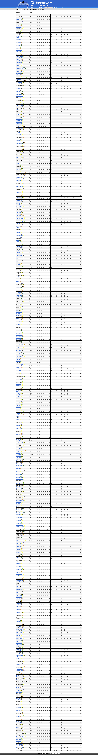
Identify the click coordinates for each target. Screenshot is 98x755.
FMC (54, 14)
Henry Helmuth (19, 295)
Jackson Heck (18, 313)
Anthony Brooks (19, 82)
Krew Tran (18, 427)
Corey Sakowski (19, 197)
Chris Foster (18, 169)
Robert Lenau (18, 598)
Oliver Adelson (18, 552)
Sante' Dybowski (19, 632)
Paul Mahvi (18, 563)
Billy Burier (18, 114)
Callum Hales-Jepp (19, 142)
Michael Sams (18, 499)
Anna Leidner (18, 79)
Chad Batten (18, 158)
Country (32, 14)
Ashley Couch (18, 91)
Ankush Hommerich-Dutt (20, 77)
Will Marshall (18, 722)
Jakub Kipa (18, 328)
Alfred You (18, 53)
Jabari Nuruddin (19, 309)
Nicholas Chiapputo (19, 525)
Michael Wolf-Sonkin (20, 500)
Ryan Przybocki (19, 613)
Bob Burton (18, 117)
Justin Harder (18, 402)
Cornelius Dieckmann (20, 198)
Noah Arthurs (18, 546)
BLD (52, 14)
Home (17, 7)
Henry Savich (18, 296)
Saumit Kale (18, 633)
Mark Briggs (18, 466)
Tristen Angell (18, 696)
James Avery (18, 330)
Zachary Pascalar (19, 747)
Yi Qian (17, 734)
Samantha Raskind (19, 629)
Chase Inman (18, 161)
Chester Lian (18, 163)
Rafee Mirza (18, 571)
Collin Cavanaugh (19, 187)
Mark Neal (18, 468)
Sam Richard (18, 621)
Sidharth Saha (18, 650)
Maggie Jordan (19, 460)
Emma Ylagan (18, 261)
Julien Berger (18, 396)
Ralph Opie (18, 572)
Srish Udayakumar (19, 656)
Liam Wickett (18, 446)
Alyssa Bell (18, 54)
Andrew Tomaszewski (20, 68)
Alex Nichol (18, 45)
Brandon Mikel (18, 125)
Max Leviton (18, 486)
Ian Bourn (18, 302)
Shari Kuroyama (19, 644)
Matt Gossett (18, 474)
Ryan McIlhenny (19, 612)
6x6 (45, 14)
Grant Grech (18, 292)
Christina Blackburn (19, 175)
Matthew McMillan (19, 483)
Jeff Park (17, 348)
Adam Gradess (19, 21)
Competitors (49, 7)
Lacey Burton (18, 434)
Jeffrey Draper (18, 350)
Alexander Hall (18, 51)
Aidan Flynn (18, 30)
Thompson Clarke (19, 682)
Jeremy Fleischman (19, 356)
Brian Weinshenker (19, 132)
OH (49, 14)
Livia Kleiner (18, 448)
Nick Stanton (18, 538)
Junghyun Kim (18, 397)
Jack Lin (17, 310)
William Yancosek (19, 731)
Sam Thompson (19, 626)
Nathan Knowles (19, 517)
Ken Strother (18, 410)
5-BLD (74, 14)
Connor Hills (18, 195)
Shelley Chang (18, 646)
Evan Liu (17, 279)
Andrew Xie (18, 70)
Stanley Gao (18, 658)
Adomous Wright (19, 27)
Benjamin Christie (19, 105)
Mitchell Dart (18, 505)
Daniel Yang (18, 223)
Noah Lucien (18, 551)
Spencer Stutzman (19, 655)
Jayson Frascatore (19, 345)
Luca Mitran (18, 451)
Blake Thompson (19, 116)
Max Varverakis (19, 488)
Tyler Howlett (18, 699)
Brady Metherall (19, 122)
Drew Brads (18, 250)
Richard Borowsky (19, 581)
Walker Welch (18, 710)
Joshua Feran (18, 390)
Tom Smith (18, 690)
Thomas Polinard (19, 676)
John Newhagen (19, 371)
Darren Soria (18, 226)
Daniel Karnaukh (19, 215)
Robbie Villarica (19, 590)
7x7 (47, 14)
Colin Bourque (18, 184)
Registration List (19, 9)
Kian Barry (18, 419)
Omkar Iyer (18, 554)
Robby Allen (18, 592)
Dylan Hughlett (19, 252)
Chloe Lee (18, 165)
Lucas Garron (18, 454)
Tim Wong (18, 687)
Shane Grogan (18, 641)
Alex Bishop (18, 40)
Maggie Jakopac (19, 459)
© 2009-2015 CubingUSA (56, 753)
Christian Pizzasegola (20, 172)
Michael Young (19, 502)
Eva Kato (17, 278)
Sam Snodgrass (19, 624)
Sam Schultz (18, 623)
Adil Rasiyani (18, 25)
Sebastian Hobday (19, 638)
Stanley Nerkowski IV (20, 659)
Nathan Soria (18, 522)
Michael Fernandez (19, 495)
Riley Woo (18, 586)
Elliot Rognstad (19, 259)
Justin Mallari (18, 404)
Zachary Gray (18, 745)
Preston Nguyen (19, 569)
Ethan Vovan (18, 276)
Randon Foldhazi (19, 574)
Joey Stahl (18, 368)
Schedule (27, 7)
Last (24, 14)
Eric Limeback (18, 267)
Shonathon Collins (19, 649)
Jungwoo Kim (18, 399)
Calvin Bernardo (19, 143)
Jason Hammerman (19, 344)
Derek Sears (18, 241)
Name (20, 14)
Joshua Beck (18, 388)
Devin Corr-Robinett (19, 246)
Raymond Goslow (19, 577)
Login (50, 753)
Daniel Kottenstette (19, 217)
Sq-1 (59, 14)
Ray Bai (17, 575)
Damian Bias (18, 203)
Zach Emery (18, 738)
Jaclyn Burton (18, 316)
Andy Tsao (18, 74)
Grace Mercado (19, 290)
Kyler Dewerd (18, 433)
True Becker (18, 698)
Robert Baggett (19, 595)
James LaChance (19, 336)
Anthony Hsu (18, 83)
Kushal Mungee (19, 428)
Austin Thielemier (19, 96)
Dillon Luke (18, 247)
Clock (67, 14)
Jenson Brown (18, 355)
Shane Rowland (19, 643)
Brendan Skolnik (19, 128)
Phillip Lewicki (18, 568)
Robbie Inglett (18, 587)
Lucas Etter (18, 453)
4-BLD (70, 14)
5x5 (43, 14)
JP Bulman (18, 391)
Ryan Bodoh (18, 603)
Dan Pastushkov (19, 206)
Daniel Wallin (18, 220)
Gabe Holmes (18, 282)
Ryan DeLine (18, 604)
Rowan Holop (18, 600)
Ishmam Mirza (18, 305)
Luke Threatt (18, 457)
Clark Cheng (18, 180)
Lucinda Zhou (18, 456)
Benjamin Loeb (19, 106)
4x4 (41, 14)
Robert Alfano (18, 594)
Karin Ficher (18, 405)
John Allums (18, 370)
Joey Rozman (18, 367)
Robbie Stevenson (19, 589)
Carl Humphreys (19, 149)
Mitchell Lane (18, 509)
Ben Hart (17, 99)
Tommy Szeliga (19, 692)
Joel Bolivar (18, 365)
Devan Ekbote (18, 244)
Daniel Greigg (18, 212)
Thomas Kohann (19, 675)
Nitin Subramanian (19, 545)
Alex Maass (18, 43)
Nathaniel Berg (19, 523)
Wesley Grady (18, 711)
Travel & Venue (34, 7)
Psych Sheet (26, 9)
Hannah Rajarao (19, 293)
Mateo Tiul (18, 471)
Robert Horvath (19, 597)
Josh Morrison (18, 385)
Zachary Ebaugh (19, 744)
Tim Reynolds (18, 685)
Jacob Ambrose (19, 318)
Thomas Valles (19, 679)
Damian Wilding (19, 204)
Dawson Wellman (19, 235)
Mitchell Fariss (19, 506)
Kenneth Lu (18, 413)
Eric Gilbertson (19, 266)
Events (21, 7)
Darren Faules (18, 224)
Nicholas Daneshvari (20, 526)
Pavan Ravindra (19, 564)
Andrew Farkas (19, 59)
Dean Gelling (18, 237)
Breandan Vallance (19, 126)
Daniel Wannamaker (20, 221)
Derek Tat (18, 243)
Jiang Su (17, 358)
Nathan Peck (18, 518)
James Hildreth (19, 335)
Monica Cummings (19, 512)
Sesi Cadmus (18, 639)
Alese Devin (18, 39)
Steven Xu (18, 664)
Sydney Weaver (19, 669)
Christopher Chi (19, 177)
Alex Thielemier (19, 50)
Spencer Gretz (18, 653)
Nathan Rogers (19, 520)
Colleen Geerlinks (19, 186)
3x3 (39, 14)
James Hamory (19, 333)
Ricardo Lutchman (19, 580)
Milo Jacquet (18, 503)
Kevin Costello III (19, 414)
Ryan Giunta (18, 606)
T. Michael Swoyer (19, 670)
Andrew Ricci (18, 65)
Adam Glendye (19, 19)
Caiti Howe (18, 139)
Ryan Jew (18, 609)
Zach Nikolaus (18, 741)
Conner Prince (18, 192)
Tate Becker (18, 673)
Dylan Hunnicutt (19, 253)
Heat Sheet (55, 7)
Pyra (62, 14)
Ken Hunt (17, 408)
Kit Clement (18, 423)
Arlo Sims (18, 86)
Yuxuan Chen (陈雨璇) (20, 736)
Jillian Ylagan (18, 359)
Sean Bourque (18, 636)
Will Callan (18, 716)
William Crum (18, 727)
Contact (61, 7)
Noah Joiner (18, 549)
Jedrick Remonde (19, 347)
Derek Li (17, 240)
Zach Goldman (19, 739)
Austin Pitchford (19, 94)
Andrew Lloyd (18, 63)
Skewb (80, 14)
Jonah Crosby (18, 377)
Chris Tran (18, 171)
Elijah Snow (18, 258)
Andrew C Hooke (19, 71)
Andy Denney (18, 73)
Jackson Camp (19, 312)
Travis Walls (18, 695)
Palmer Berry (18, 557)
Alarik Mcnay (18, 37)
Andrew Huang (18, 60)
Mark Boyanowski (19, 465)
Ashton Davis (18, 93)
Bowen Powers (19, 119)
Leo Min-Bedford (19, 440)
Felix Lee (17, 281)
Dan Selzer (18, 207)
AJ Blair (17, 34)
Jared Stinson (18, 339)
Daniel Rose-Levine (19, 218)
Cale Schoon (18, 140)
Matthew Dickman (19, 479)
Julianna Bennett (19, 394)
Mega (64, 14)
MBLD (77, 14)
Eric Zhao (18, 270)
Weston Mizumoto (19, 715)
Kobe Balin (18, 425)
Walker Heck (18, 708)
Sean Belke (18, 635)
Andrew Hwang (19, 62)
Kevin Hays (18, 416)
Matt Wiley (18, 476)
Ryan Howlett (18, 607)
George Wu (18, 287)
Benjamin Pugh (19, 109)
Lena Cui (17, 437)
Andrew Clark (18, 57)
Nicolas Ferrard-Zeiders (20, 540)
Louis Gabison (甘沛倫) (20, 450)
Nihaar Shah (18, 543)
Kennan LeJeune (19, 411)
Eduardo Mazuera (19, 256)
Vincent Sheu (18, 707)
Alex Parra (18, 48)
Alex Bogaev (18, 42)
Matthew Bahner (19, 477)
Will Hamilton (18, 721)
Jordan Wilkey (18, 384)
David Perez (18, 232)
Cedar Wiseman (19, 157)
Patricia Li (18, 561)
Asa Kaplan (18, 88)
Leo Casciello (18, 439)
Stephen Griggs (19, 662)
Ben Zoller (18, 102)
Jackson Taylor (19, 315)
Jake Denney (18, 324)
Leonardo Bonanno (19, 442)
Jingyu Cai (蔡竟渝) (19, 364)
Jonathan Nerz (18, 381)
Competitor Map (33, 9)
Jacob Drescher (19, 321)
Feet (56, 14)
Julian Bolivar (18, 393)
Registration (42, 7)
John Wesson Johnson (20, 374)
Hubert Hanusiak (19, 299)
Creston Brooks (19, 200)
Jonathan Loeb (19, 379)
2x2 (37, 14)
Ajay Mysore (18, 36)
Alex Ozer (18, 47)
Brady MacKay (19, 120)
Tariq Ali (17, 672)
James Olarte (18, 338)
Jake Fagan (18, 325)
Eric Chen (18, 264)
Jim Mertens (18, 361)
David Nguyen (18, 230)
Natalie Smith (18, 514)
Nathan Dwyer (18, 515)
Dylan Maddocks (19, 255)
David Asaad (18, 227)
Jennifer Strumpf (19, 353)
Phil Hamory (18, 566)
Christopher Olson (19, 178)
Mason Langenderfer (20, 469)
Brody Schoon (18, 134)
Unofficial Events (41, 9)
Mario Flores (18, 463)
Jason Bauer (18, 342)
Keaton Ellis (18, 407)
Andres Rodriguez (19, 56)
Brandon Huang (19, 123)
